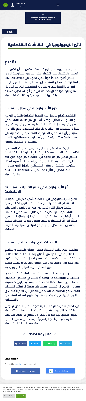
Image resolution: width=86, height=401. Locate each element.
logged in (18, 364)
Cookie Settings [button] (9, 396)
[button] (5, 5)
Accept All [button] (21, 396)
